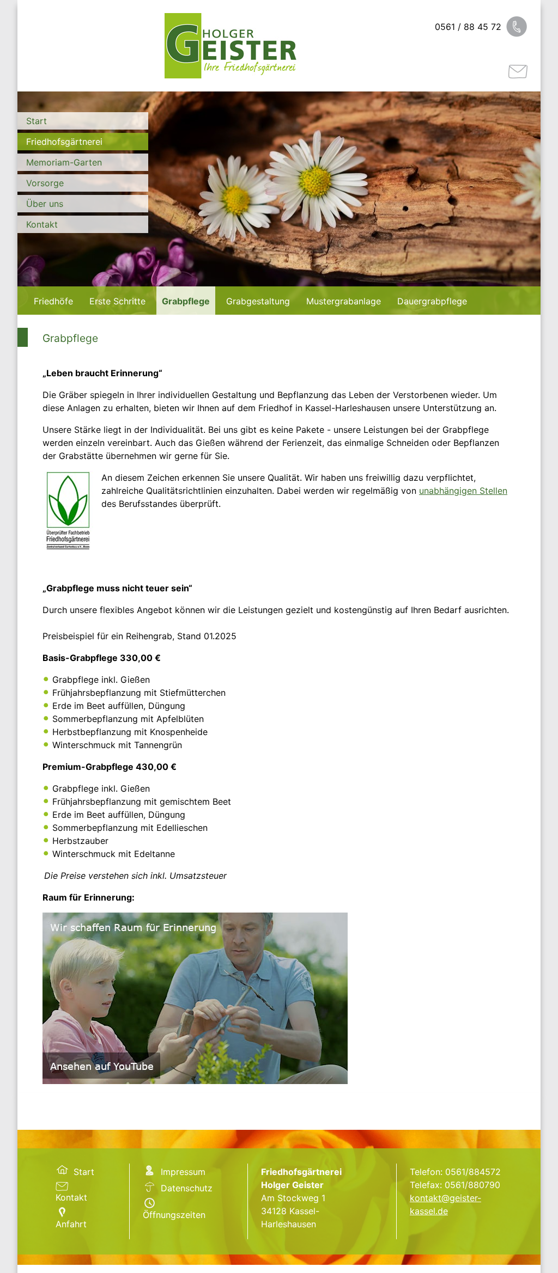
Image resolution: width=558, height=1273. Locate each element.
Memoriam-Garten (64, 162)
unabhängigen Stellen (463, 490)
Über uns (44, 203)
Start (36, 120)
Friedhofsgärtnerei (64, 141)
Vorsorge (45, 183)
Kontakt (42, 224)
